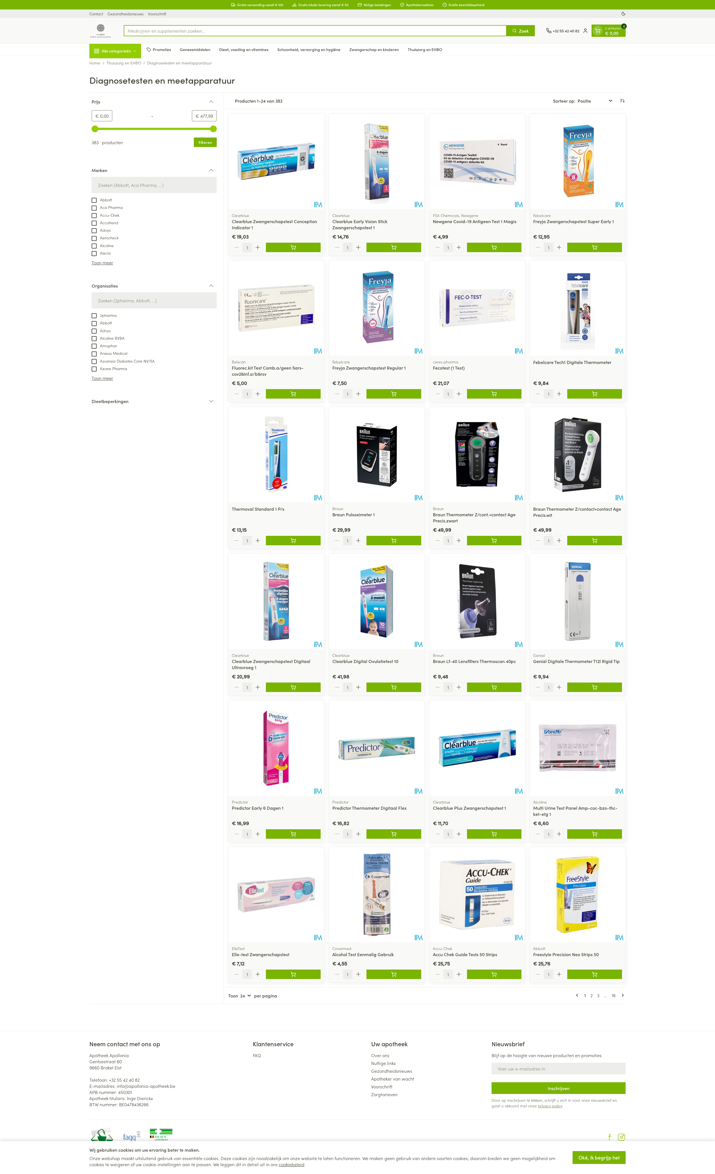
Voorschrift (157, 13)
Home (94, 63)
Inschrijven (558, 1088)
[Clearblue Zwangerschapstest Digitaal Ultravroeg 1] (276, 601)
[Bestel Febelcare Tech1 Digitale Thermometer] (594, 394)
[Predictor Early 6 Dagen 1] (276, 748)
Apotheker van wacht (392, 1079)
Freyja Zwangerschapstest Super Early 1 (573, 221)
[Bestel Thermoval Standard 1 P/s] (293, 540)
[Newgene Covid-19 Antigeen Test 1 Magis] (477, 161)
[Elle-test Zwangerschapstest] (276, 894)
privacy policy (550, 1105)
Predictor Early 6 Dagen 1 (257, 808)
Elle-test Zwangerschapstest (260, 954)
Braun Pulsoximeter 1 (353, 514)
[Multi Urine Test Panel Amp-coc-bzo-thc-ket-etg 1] (577, 748)
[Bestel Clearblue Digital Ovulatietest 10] (393, 687)
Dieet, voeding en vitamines (243, 49)
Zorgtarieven (384, 1094)
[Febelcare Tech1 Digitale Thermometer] (577, 308)
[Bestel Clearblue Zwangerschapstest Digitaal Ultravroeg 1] (293, 687)
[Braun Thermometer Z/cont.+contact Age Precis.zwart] (477, 454)
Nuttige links (383, 1063)
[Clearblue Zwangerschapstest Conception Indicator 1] (276, 161)
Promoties (162, 49)
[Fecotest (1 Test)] (477, 308)
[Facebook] (610, 1137)
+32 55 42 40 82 (124, 1080)
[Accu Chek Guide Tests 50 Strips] (477, 894)
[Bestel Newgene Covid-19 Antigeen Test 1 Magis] (494, 247)
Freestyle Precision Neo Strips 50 (566, 954)
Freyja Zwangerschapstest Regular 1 (369, 368)
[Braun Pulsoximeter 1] (377, 454)
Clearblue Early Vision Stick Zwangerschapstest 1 (359, 224)
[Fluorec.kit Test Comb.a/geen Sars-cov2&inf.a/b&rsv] (276, 308)
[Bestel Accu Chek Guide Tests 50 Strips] (494, 974)
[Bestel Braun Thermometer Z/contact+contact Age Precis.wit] (594, 540)
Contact (96, 13)
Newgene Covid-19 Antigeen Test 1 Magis (474, 221)
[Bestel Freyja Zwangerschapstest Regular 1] (393, 394)
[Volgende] (622, 995)
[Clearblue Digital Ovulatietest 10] (377, 601)
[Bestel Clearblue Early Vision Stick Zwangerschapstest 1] (393, 247)
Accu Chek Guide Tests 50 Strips (465, 954)
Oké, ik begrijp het (599, 1157)
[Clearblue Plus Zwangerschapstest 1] (477, 748)
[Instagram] (621, 1137)
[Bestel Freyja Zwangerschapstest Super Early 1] (594, 247)
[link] (578, 995)
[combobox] (315, 30)
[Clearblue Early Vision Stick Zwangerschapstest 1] (377, 161)
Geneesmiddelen (195, 49)
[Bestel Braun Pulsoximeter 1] (393, 540)
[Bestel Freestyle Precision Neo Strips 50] (594, 974)
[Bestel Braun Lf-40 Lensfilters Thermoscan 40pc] (494, 687)
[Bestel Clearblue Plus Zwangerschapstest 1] (494, 834)
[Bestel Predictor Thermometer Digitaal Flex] (393, 834)
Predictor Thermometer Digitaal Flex (369, 808)
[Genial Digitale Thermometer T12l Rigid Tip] (577, 601)
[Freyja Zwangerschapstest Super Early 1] (577, 161)
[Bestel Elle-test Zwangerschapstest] (293, 974)
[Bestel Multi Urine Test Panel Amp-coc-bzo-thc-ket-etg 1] (594, 834)
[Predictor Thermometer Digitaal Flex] (377, 748)
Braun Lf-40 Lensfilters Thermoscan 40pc (474, 661)
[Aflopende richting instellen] (622, 100)
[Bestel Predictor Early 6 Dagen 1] (293, 834)
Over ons (380, 1055)
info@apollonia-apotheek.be (146, 1086)
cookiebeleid (291, 1164)
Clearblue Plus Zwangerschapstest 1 (469, 808)
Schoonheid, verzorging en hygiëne (308, 49)
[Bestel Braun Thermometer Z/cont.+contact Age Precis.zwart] (494, 540)
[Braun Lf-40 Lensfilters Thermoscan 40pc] (477, 601)
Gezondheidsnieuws (126, 13)
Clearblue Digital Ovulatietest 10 (365, 661)
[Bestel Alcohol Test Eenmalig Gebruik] (393, 974)
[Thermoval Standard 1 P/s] (276, 454)
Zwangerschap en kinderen (374, 49)
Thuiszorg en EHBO (425, 49)
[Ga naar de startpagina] (101, 30)
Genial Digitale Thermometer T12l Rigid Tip (576, 661)
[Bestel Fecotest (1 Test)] (494, 394)
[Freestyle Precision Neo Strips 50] (577, 894)
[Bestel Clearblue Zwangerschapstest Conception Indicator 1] (293, 247)
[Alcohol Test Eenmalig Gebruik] (377, 894)
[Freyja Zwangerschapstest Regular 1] (377, 308)
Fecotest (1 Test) (449, 368)
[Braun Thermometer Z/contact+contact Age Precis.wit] (577, 454)
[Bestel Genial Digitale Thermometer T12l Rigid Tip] (594, 687)
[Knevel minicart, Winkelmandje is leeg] (598, 31)
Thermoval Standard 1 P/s (258, 509)
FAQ (257, 1055)
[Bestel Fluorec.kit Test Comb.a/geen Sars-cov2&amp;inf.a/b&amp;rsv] (293, 394)
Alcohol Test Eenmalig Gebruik (363, 954)
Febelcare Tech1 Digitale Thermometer (572, 362)
